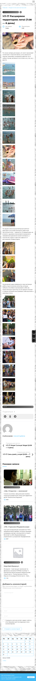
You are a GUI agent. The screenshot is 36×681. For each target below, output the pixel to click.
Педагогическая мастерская (10, 12)
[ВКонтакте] (5, 416)
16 (30, 646)
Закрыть (30, 677)
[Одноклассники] (10, 416)
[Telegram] (15, 416)
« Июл (4, 660)
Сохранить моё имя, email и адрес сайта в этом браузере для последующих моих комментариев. (18, 622)
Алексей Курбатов (19, 436)
